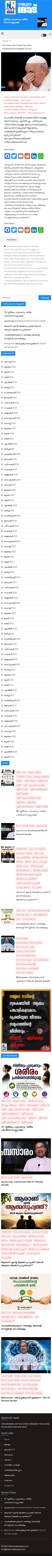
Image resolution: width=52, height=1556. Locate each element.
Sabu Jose (21, 772)
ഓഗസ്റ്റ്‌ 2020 (10, 731)
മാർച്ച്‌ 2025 (9, 449)
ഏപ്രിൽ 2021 (10, 690)
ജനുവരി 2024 (10, 521)
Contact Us (9, 1485)
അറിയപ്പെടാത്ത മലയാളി (38, 910)
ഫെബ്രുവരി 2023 (12, 577)
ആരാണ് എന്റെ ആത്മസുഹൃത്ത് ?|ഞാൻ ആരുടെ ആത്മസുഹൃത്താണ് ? (22, 328)
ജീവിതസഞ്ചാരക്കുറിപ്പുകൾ (29, 874)
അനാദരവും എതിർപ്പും (13, 106)
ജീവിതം (20, 862)
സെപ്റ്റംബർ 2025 (12, 418)
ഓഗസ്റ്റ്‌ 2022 (10, 608)
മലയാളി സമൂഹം (24, 915)
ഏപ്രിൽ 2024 (10, 505)
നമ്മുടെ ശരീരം (34, 772)
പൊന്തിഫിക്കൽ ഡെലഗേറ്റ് (15, 110)
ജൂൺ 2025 (9, 433)
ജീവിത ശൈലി (37, 866)
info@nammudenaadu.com (13, 1549)
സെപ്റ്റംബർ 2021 (12, 664)
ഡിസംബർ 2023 (11, 526)
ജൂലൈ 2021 (10, 675)
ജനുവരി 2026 (10, 398)
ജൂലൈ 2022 (10, 613)
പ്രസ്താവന (32, 110)
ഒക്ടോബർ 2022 (11, 598)
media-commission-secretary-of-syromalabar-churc (24, 97)
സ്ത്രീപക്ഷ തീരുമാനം (25, 806)
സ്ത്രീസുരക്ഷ (41, 806)
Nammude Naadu (20, 256)
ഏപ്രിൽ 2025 (10, 444)
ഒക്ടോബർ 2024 (11, 475)
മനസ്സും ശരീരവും (41, 777)
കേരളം (7, 1444)
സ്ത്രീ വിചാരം (22, 789)
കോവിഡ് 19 (9, 1450)
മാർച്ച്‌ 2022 (9, 634)
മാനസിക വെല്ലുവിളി (26, 964)
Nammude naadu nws (19, 259)
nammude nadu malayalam (23, 262)
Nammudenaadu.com (18, 1546)
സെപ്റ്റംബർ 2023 (12, 541)
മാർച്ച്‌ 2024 (9, 510)
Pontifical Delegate (11, 100)
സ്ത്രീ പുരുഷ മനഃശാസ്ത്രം (34, 785)
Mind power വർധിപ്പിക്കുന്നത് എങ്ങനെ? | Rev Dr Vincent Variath (25, 345)
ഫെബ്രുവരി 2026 (12, 392)
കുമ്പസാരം (41, 826)
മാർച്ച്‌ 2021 (9, 695)
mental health (22, 938)
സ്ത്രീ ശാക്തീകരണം (38, 789)
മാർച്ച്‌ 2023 (9, 572)
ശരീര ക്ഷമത (30, 781)
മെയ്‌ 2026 (9, 377)
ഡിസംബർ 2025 (11, 403)
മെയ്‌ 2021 (9, 685)
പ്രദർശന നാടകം (24, 777)
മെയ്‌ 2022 (9, 623)
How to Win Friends (37, 849)
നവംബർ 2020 (10, 716)
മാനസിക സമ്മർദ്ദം (25, 972)
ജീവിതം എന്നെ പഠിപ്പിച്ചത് (36, 862)
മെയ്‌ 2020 (9, 747)
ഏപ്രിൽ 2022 (10, 629)
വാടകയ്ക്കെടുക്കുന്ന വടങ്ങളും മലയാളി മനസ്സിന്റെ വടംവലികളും (22, 337)
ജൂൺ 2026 (9, 372)
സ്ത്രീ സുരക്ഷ (22, 794)
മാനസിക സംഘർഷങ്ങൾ (27, 968)
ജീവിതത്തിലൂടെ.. (24, 870)
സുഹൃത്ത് (36, 887)
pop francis (41, 262)
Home (7, 1439)
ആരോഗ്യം (9, 1475)
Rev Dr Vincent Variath (25, 826)
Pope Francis (26, 100)
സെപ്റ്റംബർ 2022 (12, 603)
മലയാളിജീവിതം (40, 915)
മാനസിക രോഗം (41, 960)
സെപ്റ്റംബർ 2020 (12, 726)
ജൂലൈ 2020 (10, 736)
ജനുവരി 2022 (10, 644)
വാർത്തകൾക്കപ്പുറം (13, 1470)
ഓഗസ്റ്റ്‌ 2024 (10, 485)
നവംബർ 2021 (10, 654)
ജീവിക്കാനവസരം (40, 857)
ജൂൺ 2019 (9, 757)
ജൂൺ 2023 (9, 557)
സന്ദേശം (8, 1480)
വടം (18, 919)
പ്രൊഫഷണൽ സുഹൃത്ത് (28, 883)
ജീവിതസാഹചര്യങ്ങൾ (26, 879)
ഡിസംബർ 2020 (11, 711)
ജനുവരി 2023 (10, 582)
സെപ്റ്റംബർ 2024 (12, 480)
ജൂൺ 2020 (9, 741)
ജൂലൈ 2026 (10, 367)
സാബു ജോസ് (23, 887)
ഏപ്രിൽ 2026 (10, 382)
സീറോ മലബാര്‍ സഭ (36, 113)
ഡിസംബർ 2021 (11, 649)
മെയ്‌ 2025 (9, 439)
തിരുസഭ (28, 106)
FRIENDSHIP (21, 849)
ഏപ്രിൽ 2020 (10, 752)
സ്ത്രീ (19, 785)
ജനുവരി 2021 (10, 705)
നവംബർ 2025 (10, 408)
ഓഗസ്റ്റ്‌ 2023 (10, 546)
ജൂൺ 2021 (9, 680)
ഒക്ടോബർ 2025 (11, 413)
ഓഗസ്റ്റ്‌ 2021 (10, 670)
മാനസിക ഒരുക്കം (24, 960)
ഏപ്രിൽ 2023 (10, 567)
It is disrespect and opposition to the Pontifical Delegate (22, 252)
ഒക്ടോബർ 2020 (11, 721)
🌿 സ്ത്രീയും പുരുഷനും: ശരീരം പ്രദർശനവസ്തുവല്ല (18, 314)
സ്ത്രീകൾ (20, 802)
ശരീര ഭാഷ (42, 781)
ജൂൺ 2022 (9, 618)
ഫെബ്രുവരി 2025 (12, 454)
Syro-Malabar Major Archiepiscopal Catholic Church (24, 103)
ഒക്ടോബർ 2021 (11, 659)
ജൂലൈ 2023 (10, 552)
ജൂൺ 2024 (9, 495)
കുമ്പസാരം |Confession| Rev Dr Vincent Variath (25, 321)
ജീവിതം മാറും (22, 866)
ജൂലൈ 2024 (10, 490)
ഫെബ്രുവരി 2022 (12, 639)
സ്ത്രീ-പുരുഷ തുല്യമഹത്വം (28, 798)
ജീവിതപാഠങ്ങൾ (40, 870)
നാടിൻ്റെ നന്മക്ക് (12, 1465)
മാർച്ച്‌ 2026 (9, 387)
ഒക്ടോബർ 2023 (11, 536)
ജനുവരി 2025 (10, 459)
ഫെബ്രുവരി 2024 (12, 516)
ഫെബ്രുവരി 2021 (12, 700)
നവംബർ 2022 (10, 593)
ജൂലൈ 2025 (10, 428)
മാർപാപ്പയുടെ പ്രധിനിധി (15, 113)
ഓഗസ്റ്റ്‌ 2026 (10, 362)
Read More (11, 240)
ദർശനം (7, 1460)
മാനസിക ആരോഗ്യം (26, 955)
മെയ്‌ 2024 (9, 500)
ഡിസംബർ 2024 (11, 464)
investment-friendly (24, 853)
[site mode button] (43, 35)
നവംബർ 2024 (10, 469)
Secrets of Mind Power (26, 951)
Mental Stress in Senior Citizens (29, 943)
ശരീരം (19, 781)
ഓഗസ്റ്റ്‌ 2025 (10, 423)
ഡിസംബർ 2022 (11, 587)
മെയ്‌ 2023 (9, 562)
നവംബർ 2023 (10, 531)
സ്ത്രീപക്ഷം (31, 802)
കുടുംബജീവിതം (23, 857)
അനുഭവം (8, 1455)
